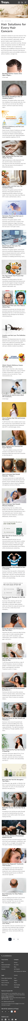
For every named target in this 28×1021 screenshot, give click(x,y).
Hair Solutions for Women (20, 971)
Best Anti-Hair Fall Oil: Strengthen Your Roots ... (12, 780)
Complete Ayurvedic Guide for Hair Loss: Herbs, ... (12, 922)
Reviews (3, 969)
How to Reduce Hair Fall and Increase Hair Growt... (13, 418)
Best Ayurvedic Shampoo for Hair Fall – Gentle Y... (13, 597)
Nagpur (15, 980)
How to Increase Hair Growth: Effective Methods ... (11, 505)
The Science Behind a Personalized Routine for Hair (13, 836)
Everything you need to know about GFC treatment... (13, 395)
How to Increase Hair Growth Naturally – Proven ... (11, 475)
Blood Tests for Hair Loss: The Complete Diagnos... (11, 246)
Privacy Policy (4, 980)
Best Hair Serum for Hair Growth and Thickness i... (13, 719)
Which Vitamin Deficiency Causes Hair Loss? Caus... (12, 366)
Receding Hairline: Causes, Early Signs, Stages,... (12, 74)
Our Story (16, 964)
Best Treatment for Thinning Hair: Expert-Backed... (12, 447)
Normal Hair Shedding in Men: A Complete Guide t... (12, 97)
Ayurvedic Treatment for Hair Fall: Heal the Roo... (12, 659)
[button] (22, 2)
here (17, 1003)
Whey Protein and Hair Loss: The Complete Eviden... (12, 187)
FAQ (2, 962)
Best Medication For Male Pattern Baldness (12, 894)
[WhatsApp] (19, 2)
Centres (16, 975)
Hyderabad (16, 987)
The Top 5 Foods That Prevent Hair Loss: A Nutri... (12, 276)
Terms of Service (5, 982)
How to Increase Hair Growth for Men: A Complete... (13, 568)
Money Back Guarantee (6, 978)
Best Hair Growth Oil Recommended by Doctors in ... (13, 689)
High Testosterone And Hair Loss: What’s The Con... (12, 157)
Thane (15, 982)
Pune (15, 978)
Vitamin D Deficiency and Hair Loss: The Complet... (13, 127)
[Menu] (25, 2)
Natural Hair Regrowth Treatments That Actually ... (12, 864)
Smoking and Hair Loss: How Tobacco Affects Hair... (13, 306)
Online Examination (5, 964)
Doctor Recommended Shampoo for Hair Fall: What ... (13, 629)
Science (15, 962)
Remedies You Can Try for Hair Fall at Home (13, 808)
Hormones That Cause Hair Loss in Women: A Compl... (12, 216)
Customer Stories (5, 967)
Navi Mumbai (17, 985)
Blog (15, 967)
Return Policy (4, 985)
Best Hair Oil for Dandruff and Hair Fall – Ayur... (13, 536)
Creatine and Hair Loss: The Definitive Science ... (13, 336)
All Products (17, 969)
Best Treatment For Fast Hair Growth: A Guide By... (13, 750)
